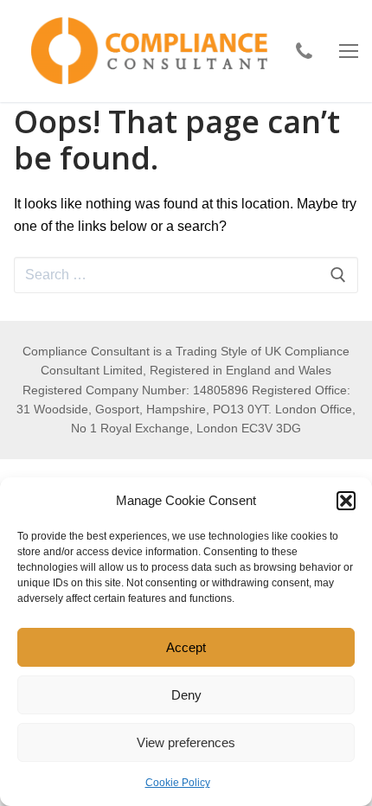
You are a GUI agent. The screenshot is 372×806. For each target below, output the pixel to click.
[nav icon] (348, 51)
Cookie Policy (177, 783)
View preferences (186, 742)
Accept (186, 647)
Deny (186, 695)
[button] (346, 500)
